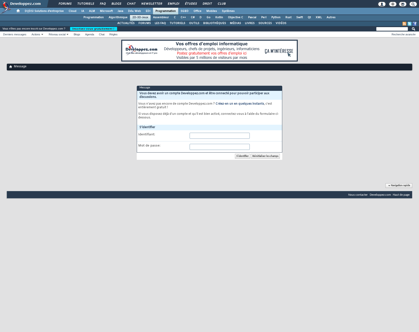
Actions (36, 34)
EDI (148, 11)
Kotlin (219, 17)
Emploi (173, 4)
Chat (131, 4)
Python (276, 17)
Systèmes (228, 11)
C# (193, 17)
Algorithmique (118, 17)
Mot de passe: (149, 146)
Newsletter (151, 4)
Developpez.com (380, 194)
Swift (299, 17)
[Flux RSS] (404, 24)
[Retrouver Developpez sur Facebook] (415, 24)
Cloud (72, 11)
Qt (309, 17)
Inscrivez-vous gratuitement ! (94, 28)
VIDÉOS (281, 23)
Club (221, 4)
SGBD (185, 11)
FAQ (102, 4)
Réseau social (57, 34)
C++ (183, 17)
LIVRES (250, 23)
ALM (92, 11)
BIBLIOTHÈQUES (214, 23)
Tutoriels (85, 4)
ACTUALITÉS (126, 23)
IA (82, 11)
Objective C (235, 17)
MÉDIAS (235, 23)
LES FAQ (160, 23)
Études (190, 4)
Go (208, 17)
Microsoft (106, 11)
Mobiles (211, 11)
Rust (288, 17)
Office (197, 11)
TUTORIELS (177, 23)
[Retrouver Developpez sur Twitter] (409, 24)
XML (319, 17)
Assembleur (161, 17)
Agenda (89, 34)
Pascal (252, 17)
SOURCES (265, 23)
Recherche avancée (404, 34)
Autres (331, 17)
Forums (65, 4)
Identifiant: (146, 135)
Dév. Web (134, 11)
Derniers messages (14, 34)
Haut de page (401, 194)
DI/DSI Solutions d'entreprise (44, 11)
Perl (263, 17)
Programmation (165, 11)
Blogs (116, 4)
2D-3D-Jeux (140, 17)
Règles (113, 34)
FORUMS (144, 23)
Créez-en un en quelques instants (240, 104)
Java (120, 11)
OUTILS (194, 23)
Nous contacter (358, 194)
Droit (207, 4)
